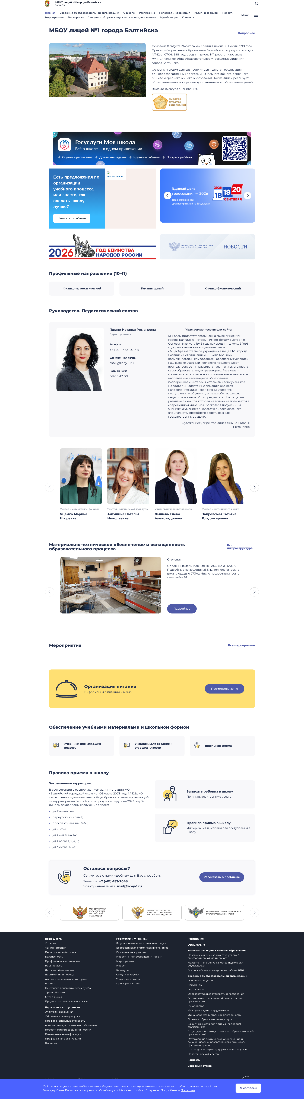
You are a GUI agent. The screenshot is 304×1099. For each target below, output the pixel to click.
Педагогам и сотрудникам (62, 1007)
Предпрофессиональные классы (66, 1001)
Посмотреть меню (224, 688)
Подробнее (246, 33)
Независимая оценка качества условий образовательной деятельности (213, 956)
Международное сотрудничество (209, 1010)
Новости (227, 12)
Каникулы (122, 970)
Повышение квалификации (63, 1034)
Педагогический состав (60, 952)
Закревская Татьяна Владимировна (219, 516)
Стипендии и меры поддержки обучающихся (217, 1049)
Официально (196, 944)
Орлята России (55, 992)
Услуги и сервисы (206, 12)
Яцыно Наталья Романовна (133, 330)
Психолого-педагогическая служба (68, 988)
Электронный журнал (59, 1011)
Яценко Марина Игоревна (73, 516)
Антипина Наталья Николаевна (123, 516)
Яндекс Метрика (114, 1086)
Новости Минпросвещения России (68, 1029)
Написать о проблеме (72, 218)
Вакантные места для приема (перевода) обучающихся (214, 1025)
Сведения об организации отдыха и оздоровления (122, 17)
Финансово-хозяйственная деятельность (214, 1015)
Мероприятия (54, 17)
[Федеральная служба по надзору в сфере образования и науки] (214, 912)
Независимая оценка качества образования (217, 950)
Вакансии (51, 1043)
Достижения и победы (59, 974)
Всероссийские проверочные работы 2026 (216, 970)
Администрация (55, 947)
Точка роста (76, 17)
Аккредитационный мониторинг (66, 979)
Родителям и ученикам (131, 938)
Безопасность (54, 956)
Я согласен (248, 1088)
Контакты (188, 17)
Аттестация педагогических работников (71, 1025)
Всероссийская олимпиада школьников (142, 947)
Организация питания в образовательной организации (215, 1000)
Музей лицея (169, 17)
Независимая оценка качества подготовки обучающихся (215, 964)
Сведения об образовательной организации (89, 12)
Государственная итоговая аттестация (141, 943)
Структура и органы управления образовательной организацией (221, 1033)
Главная (50, 12)
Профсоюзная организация (63, 1038)
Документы (195, 984)
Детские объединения (59, 970)
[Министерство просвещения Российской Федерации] (89, 912)
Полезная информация (174, 12)
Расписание (147, 12)
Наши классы (53, 965)
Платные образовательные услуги (210, 1019)
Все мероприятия (241, 645)
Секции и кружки (127, 974)
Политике (188, 1090)
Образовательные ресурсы (63, 1016)
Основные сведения (201, 980)
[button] (257, 3)
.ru (139, 886)
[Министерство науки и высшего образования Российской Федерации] (152, 912)
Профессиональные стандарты (65, 1020)
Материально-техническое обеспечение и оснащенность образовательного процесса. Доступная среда (216, 1042)
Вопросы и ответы (200, 1065)
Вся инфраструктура (240, 547)
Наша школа (53, 938)
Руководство (196, 1006)
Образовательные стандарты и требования (216, 993)
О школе (129, 12)
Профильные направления (62, 961)
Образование (196, 989)
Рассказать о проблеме (222, 877)
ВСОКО (50, 983)
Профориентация (128, 983)
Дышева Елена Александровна (168, 516)
